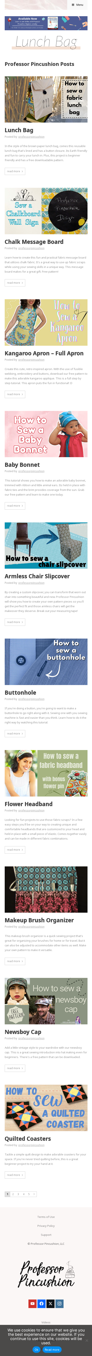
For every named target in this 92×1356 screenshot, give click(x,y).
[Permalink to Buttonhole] (46, 640)
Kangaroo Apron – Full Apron (44, 353)
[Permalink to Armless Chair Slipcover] (46, 524)
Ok (37, 1349)
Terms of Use (46, 1217)
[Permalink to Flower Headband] (46, 751)
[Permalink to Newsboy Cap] (46, 979)
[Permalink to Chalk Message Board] (46, 189)
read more (13, 171)
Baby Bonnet (22, 464)
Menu (79, 5)
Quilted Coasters (28, 1138)
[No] (87, 1340)
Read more (52, 1349)
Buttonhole (20, 692)
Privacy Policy (46, 1226)
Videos (46, 1322)
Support (46, 1235)
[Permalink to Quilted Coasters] (46, 1086)
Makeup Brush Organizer (39, 920)
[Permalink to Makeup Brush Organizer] (46, 868)
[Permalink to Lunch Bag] (46, 78)
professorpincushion (31, 137)
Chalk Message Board (34, 242)
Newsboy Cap (23, 1032)
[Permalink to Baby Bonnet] (46, 412)
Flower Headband (29, 804)
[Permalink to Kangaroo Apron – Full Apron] (46, 300)
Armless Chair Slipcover (37, 576)
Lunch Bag (19, 130)
